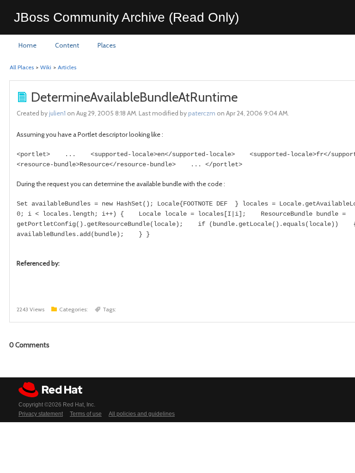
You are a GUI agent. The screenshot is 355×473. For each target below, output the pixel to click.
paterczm (201, 113)
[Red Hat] (50, 389)
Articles (67, 67)
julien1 (57, 113)
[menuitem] (27, 46)
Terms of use (86, 414)
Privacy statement (40, 414)
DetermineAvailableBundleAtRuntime (134, 97)
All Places (22, 67)
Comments (29, 345)
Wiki (45, 67)
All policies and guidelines (142, 414)
